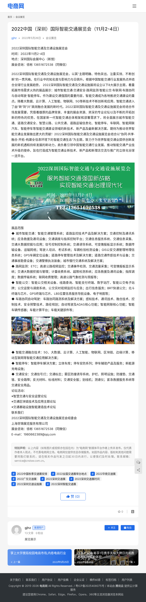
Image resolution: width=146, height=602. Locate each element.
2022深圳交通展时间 (87, 478)
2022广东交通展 (26, 478)
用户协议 (47, 579)
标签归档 (111, 579)
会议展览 (51, 38)
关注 (113, 527)
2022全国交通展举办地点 (71, 473)
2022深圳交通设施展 (29, 484)
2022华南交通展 (106, 473)
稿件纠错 (95, 579)
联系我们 (31, 579)
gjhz (14, 38)
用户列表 (127, 579)
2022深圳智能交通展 (63, 484)
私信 (129, 527)
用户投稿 (63, 579)
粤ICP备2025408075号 (89, 585)
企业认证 (79, 579)
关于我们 (15, 579)
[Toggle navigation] (134, 6)
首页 (10, 17)
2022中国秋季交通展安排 (32, 473)
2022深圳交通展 (55, 478)
